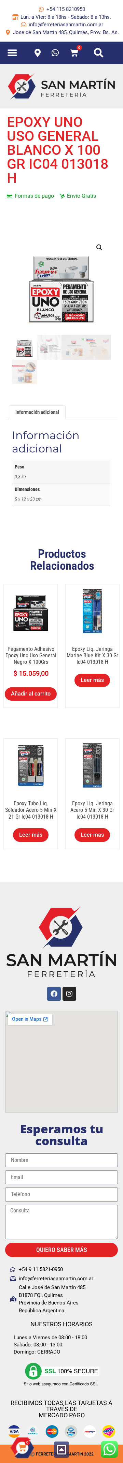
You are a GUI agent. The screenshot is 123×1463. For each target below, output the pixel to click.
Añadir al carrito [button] (31, 693)
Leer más (92, 680)
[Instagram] (69, 994)
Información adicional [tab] (37, 412)
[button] (12, 53)
